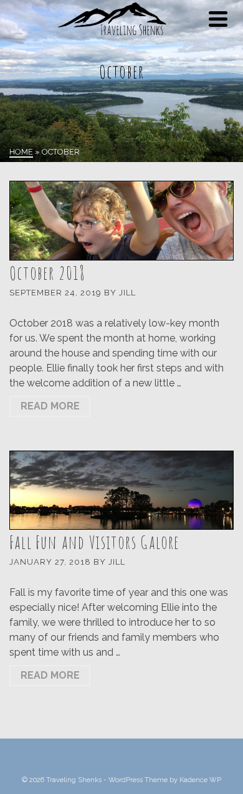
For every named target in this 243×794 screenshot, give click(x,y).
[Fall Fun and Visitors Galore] (121, 490)
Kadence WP (200, 780)
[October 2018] (121, 221)
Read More (50, 406)
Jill (127, 292)
